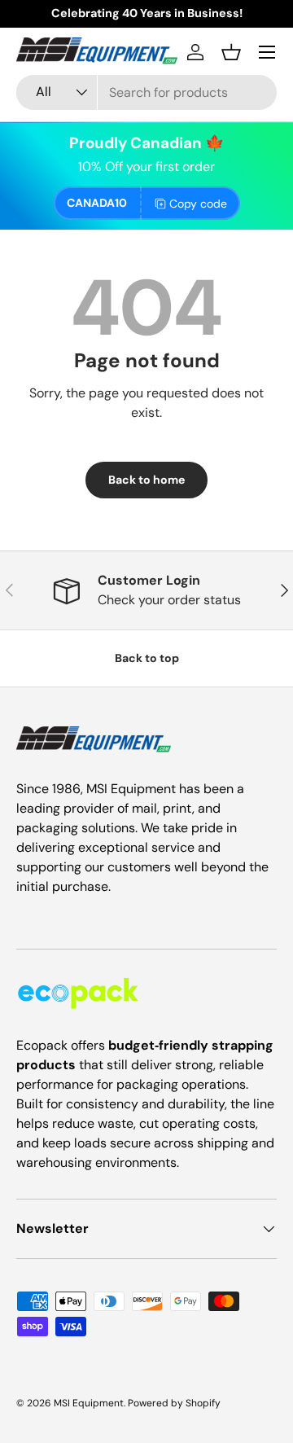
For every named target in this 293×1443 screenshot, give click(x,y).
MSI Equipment (89, 1403)
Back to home (146, 479)
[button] (231, 52)
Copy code (198, 203)
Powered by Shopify (174, 1403)
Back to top (147, 658)
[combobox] (146, 92)
